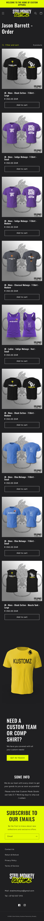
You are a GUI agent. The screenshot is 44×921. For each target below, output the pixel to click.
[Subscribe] (36, 836)
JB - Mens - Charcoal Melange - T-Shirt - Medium (21, 286)
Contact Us (9, 849)
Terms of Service (12, 866)
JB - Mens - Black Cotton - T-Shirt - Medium (19, 414)
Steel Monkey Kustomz (18, 916)
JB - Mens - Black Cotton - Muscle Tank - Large (22, 606)
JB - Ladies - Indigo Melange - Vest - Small (20, 350)
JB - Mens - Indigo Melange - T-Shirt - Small (20, 158)
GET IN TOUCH (17, 758)
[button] (3, 13)
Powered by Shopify (30, 916)
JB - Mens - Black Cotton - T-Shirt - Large (19, 94)
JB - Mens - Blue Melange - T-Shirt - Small (19, 478)
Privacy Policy (10, 860)
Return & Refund (12, 855)
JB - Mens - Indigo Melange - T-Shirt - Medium (20, 222)
